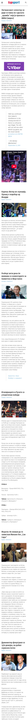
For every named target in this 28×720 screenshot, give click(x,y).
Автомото (3, 281)
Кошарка (3, 20)
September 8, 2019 (14, 145)
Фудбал (3, 199)
